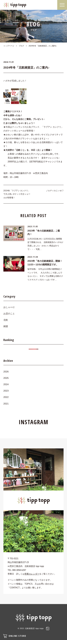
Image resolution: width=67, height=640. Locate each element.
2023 (6, 390)
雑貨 (5, 326)
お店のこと (9, 313)
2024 (6, 384)
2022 (6, 397)
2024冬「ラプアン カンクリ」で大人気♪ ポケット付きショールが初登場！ (16, 194)
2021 (6, 403)
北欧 (5, 320)
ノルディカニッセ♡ (55, 190)
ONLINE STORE (17, 635)
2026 (6, 371)
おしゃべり (9, 307)
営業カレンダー (32, 574)
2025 (6, 378)
